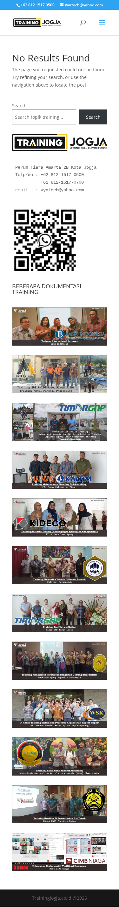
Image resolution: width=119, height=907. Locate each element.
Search (19, 105)
